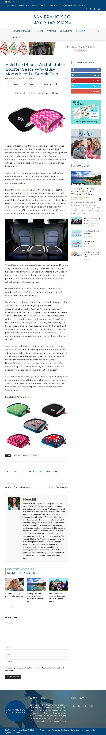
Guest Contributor (80, 197)
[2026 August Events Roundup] (76, 233)
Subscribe (95, 91)
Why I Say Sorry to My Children (18, 487)
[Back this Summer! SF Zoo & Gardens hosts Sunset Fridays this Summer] (58, 584)
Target (28, 397)
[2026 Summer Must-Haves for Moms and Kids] (76, 253)
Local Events (66, 31)
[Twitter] (99, 9)
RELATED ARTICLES (20, 569)
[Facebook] (86, 9)
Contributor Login (88, 730)
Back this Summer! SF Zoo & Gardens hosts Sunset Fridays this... (92, 221)
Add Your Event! (24, 5)
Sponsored (34, 456)
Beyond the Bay (78, 184)
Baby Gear (16, 456)
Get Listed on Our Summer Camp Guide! (62, 5)
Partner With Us (10, 5)
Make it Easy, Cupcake (58, 487)
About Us (17, 37)
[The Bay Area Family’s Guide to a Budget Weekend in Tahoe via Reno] (36, 584)
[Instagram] (90, 9)
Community (81, 31)
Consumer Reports (36, 316)
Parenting (51, 31)
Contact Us (82, 5)
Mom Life (39, 31)
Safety (25, 456)
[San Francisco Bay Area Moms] (53, 19)
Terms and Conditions (60, 730)
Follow (96, 75)
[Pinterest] (95, 9)
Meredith (13, 78)
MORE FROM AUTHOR (22, 573)
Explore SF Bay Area (22, 31)
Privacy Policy (45, 730)
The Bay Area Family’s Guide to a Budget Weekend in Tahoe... (83, 191)
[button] (98, 31)
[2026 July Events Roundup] (76, 243)
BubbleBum (51, 93)
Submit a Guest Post (39, 5)
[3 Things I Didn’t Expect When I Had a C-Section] (14, 584)
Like (97, 70)
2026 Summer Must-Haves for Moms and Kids (91, 254)
